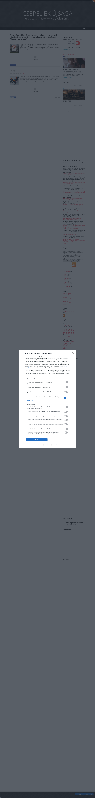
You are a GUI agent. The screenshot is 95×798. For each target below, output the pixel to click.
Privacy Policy (56, 445)
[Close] (73, 353)
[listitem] (47, 379)
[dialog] (47, 399)
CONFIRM (37, 439)
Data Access (47, 445)
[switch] (66, 382)
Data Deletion (39, 445)
